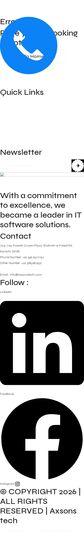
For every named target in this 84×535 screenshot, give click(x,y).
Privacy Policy (17, 531)
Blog (4, 135)
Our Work (9, 127)
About (6, 110)
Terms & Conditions (54, 531)
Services (8, 118)
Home (5, 101)
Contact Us (11, 144)
